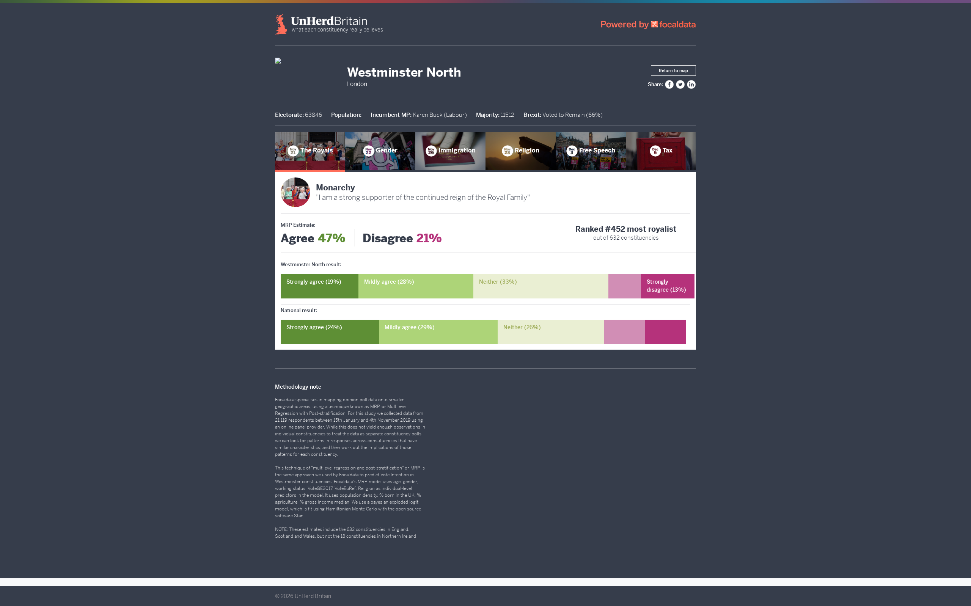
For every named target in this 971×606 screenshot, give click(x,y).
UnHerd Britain (313, 596)
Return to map (673, 70)
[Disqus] (573, 475)
